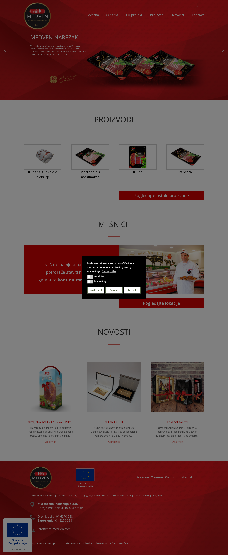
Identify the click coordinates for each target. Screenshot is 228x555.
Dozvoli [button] (132, 290)
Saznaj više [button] (109, 271)
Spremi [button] (114, 290)
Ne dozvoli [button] (96, 290)
